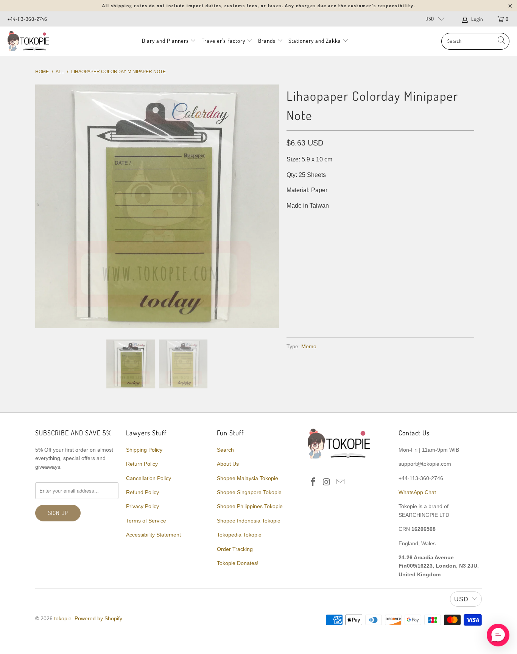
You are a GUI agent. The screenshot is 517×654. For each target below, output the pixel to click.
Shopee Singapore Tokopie (249, 492)
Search (225, 450)
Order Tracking (235, 549)
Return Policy (142, 464)
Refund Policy (142, 492)
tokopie (63, 618)
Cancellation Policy (148, 478)
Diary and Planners (165, 40)
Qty (292, 258)
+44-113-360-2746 (27, 19)
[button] (498, 635)
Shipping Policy (144, 450)
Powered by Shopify (98, 618)
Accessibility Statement (153, 535)
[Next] (271, 206)
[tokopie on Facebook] (313, 482)
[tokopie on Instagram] (327, 482)
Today (299, 236)
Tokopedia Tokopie (239, 535)
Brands (267, 40)
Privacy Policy (142, 506)
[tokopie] (28, 41)
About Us (228, 464)
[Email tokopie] (340, 482)
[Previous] (42, 206)
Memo (308, 346)
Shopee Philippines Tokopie (250, 506)
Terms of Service (146, 521)
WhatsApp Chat (417, 492)
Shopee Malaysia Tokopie (247, 478)
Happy (327, 236)
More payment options (426, 313)
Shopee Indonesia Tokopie (248, 521)
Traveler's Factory (224, 40)
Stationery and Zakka (314, 40)
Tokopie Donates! (237, 563)
